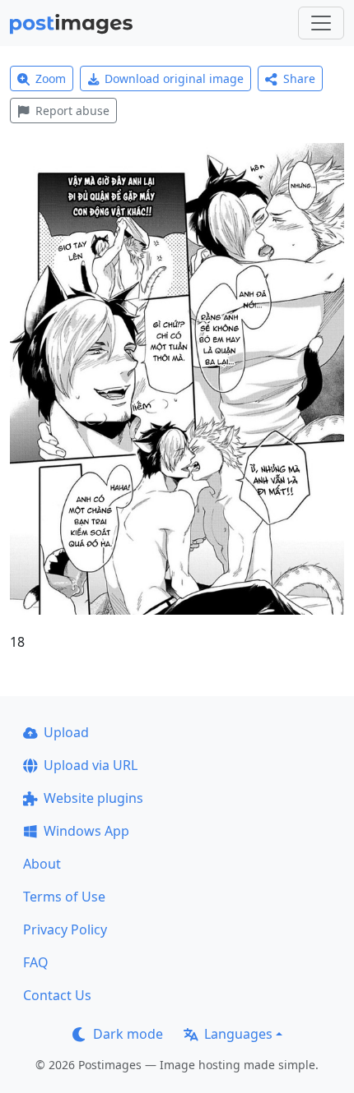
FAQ (36, 962)
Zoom (50, 78)
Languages (238, 1034)
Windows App (86, 831)
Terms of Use (64, 897)
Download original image (174, 78)
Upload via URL (90, 765)
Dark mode (128, 1034)
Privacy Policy (65, 929)
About (42, 864)
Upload (66, 732)
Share (299, 78)
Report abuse (72, 110)
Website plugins (93, 798)
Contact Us (57, 995)
